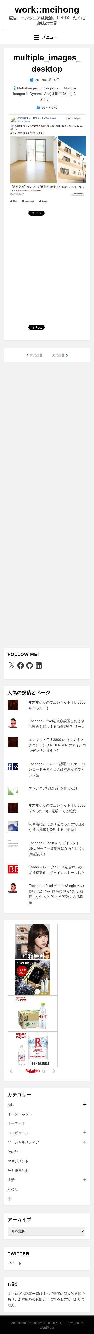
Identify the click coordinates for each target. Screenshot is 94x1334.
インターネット (20, 1114)
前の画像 (36, 355)
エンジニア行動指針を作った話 (53, 788)
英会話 (13, 1189)
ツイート (15, 1263)
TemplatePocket (53, 1323)
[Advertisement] (47, 272)
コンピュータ (18, 1133)
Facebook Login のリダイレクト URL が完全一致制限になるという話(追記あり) (57, 848)
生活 (11, 1180)
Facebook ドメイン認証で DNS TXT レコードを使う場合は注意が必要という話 (57, 769)
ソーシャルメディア (23, 1142)
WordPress (47, 1327)
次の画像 (58, 355)
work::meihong (47, 9)
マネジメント (18, 1161)
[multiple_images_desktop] (47, 159)
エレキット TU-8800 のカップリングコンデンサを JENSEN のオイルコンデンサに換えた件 (57, 745)
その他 (13, 1152)
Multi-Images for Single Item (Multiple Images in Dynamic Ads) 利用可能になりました (45, 93)
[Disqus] (47, 431)
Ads (11, 1105)
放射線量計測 (18, 1171)
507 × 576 (49, 107)
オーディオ (16, 1123)
